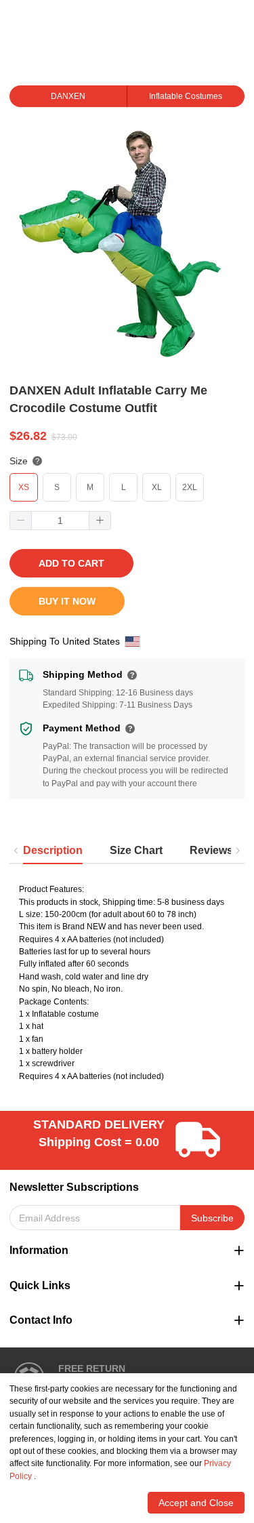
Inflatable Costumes (185, 96)
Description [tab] (53, 850)
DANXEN (68, 96)
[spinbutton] (60, 520)
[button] (21, 520)
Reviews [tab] (211, 850)
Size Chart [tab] (136, 850)
